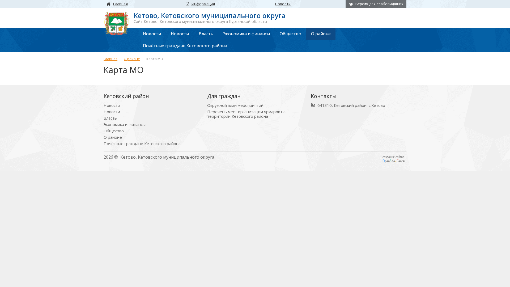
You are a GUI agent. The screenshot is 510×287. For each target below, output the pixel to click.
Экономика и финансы (125, 124)
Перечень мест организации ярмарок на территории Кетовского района (246, 114)
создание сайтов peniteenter (393, 159)
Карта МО (154, 59)
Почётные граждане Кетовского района (142, 143)
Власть (110, 118)
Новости (112, 105)
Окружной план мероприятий (235, 105)
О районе (132, 59)
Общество (114, 131)
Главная (110, 59)
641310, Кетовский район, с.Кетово (351, 105)
